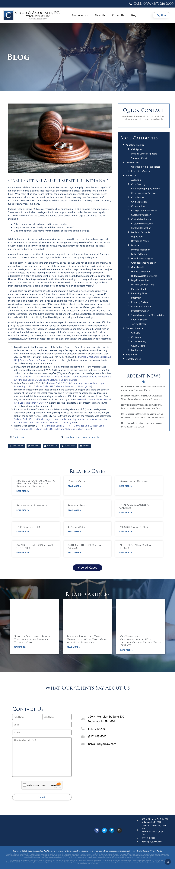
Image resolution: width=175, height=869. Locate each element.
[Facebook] (96, 830)
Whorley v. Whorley (133, 527)
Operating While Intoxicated (145, 166)
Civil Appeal (137, 149)
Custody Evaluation (141, 214)
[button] (16, 446)
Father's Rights (139, 254)
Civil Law (135, 332)
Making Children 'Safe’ (142, 284)
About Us (100, 15)
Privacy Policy (156, 851)
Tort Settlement (139, 323)
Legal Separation (140, 280)
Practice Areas (80, 15)
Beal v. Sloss (76, 527)
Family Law (18, 437)
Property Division (140, 302)
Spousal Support (139, 319)
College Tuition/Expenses (144, 210)
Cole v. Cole (76, 482)
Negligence (131, 354)
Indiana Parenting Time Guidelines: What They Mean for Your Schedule (87, 640)
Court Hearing (138, 341)
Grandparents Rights (142, 258)
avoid (85, 437)
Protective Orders (140, 171)
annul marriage (73, 437)
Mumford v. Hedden (133, 482)
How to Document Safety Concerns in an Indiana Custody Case (32, 640)
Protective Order (140, 310)
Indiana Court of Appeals (144, 153)
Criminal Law (132, 162)
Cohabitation (138, 206)
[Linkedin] (111, 830)
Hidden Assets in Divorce (144, 275)
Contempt (136, 337)
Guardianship (138, 267)
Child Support (138, 197)
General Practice (134, 328)
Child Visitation (139, 201)
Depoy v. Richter (28, 527)
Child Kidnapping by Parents (146, 188)
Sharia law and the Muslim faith (147, 315)
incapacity (94, 437)
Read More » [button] (22, 491)
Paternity (136, 297)
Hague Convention (141, 271)
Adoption (136, 179)
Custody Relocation (141, 227)
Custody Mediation (141, 219)
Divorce (135, 245)
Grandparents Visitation (143, 262)
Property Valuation (141, 306)
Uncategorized (133, 358)
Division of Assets (140, 240)
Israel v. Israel (78, 506)
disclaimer (127, 851)
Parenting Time (139, 293)
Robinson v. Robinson (31, 506)
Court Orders (138, 345)
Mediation (136, 350)
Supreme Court (139, 158)
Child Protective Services (144, 192)
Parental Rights (139, 288)
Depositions (137, 236)
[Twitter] (104, 830)
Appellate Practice (135, 144)
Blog (133, 15)
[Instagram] (119, 830)
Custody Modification (142, 223)
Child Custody (138, 184)
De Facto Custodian (141, 232)
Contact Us (118, 15)
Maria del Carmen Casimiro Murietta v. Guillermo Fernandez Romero (35, 484)
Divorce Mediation (140, 249)
